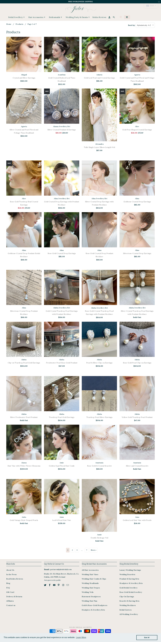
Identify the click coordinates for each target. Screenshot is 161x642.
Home (8, 24)
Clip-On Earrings (126, 596)
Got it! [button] (147, 637)
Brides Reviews (99, 17)
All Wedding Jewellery (128, 614)
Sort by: (132, 25)
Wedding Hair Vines (90, 574)
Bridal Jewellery (16, 17)
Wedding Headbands (90, 583)
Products (19, 24)
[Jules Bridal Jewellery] (80, 9)
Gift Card (10, 592)
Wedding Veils (87, 592)
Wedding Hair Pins (89, 601)
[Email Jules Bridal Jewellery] (68, 585)
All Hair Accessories (90, 570)
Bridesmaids (55, 17)
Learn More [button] (81, 637)
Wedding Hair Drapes (91, 588)
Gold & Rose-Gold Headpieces (94, 605)
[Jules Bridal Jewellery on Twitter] (45, 585)
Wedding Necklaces (127, 605)
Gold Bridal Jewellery (128, 588)
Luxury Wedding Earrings (130, 570)
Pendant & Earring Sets (129, 579)
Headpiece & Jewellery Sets (93, 610)
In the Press (11, 574)
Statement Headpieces (91, 596)
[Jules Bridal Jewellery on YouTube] (54, 585)
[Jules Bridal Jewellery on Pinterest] (58, 585)
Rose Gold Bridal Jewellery (130, 592)
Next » (93, 550)
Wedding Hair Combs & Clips (94, 579)
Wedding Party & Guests (78, 17)
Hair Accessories (36, 17)
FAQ (8, 588)
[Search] (114, 17)
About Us (10, 570)
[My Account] (109, 17)
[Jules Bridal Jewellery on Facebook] (50, 585)
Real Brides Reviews (14, 579)
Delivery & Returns (14, 596)
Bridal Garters (125, 610)
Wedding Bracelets (127, 574)
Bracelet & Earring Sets (129, 601)
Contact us (10, 605)
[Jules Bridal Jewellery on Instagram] (63, 585)
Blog (8, 583)
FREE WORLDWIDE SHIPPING (80, 1)
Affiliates (10, 601)
